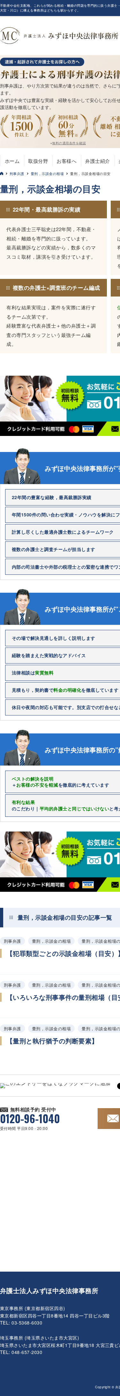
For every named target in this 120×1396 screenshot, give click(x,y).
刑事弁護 (17, 173)
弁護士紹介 (97, 160)
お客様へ (66, 160)
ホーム (12, 160)
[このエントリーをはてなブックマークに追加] (55, 1085)
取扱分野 (38, 160)
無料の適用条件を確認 (69, 143)
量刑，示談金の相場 (47, 173)
